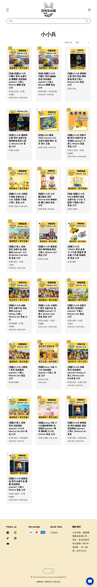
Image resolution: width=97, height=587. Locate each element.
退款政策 (56, 582)
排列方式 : (69, 42)
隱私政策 (48, 582)
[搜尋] (87, 20)
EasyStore (61, 577)
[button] (7, 10)
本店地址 (54, 532)
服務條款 (40, 582)
